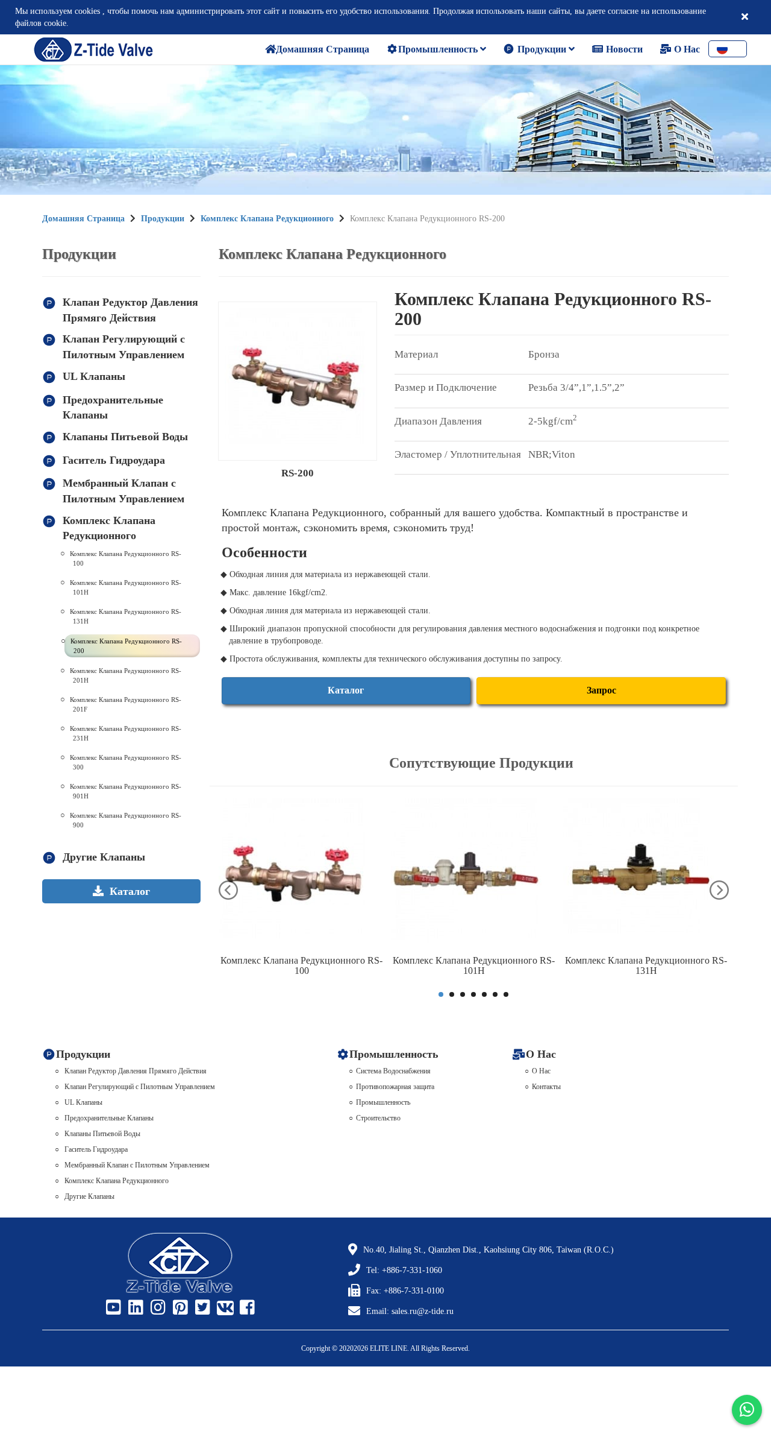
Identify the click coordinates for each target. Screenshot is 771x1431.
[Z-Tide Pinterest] (179, 1308)
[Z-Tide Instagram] (157, 1308)
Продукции (542, 49)
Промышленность (439, 49)
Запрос (601, 690)
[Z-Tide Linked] (134, 1308)
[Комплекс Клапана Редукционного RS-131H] (646, 873)
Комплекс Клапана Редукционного (267, 218)
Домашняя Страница (83, 218)
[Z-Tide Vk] (223, 1308)
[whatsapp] (747, 1410)
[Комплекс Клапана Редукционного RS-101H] (474, 873)
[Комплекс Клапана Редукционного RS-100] (302, 873)
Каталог (346, 690)
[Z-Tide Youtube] (112, 1308)
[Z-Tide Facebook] (246, 1308)
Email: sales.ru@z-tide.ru (410, 1311)
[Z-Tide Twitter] (201, 1308)
